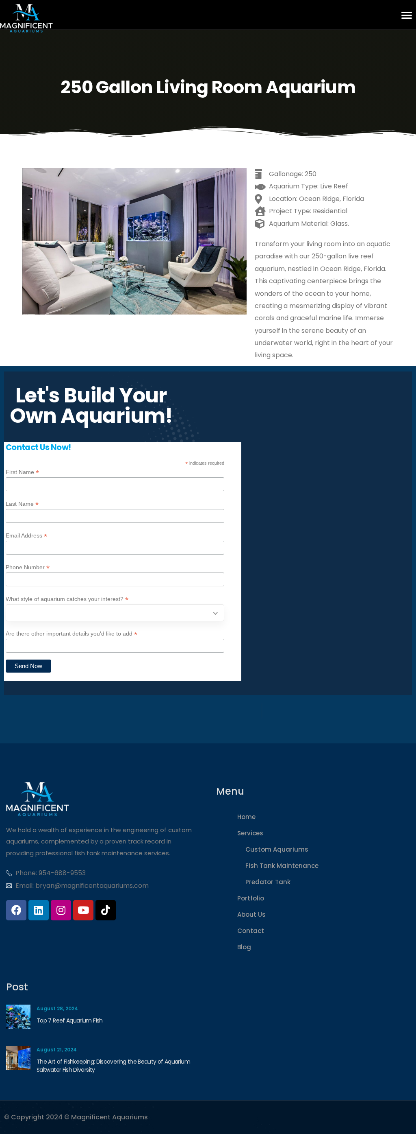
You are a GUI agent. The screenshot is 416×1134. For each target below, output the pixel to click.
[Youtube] (83, 910)
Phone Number (28, 567)
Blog (244, 947)
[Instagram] (61, 910)
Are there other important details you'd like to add (71, 634)
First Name (22, 472)
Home (246, 817)
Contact (250, 930)
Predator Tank (267, 882)
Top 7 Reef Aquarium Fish (70, 1020)
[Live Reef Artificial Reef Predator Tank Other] (115, 612)
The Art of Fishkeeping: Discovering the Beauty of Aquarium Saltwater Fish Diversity (113, 1066)
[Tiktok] (105, 910)
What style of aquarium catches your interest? (67, 599)
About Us (251, 914)
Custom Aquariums (276, 849)
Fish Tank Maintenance (281, 865)
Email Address (26, 536)
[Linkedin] (38, 910)
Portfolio (250, 898)
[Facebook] (16, 910)
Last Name (22, 504)
